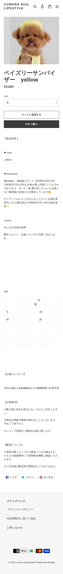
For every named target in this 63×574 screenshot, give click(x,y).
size (6, 96)
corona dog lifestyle (16, 6)
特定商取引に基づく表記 (21, 518)
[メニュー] (57, 6)
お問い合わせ (15, 527)
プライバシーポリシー (20, 509)
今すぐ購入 (31, 124)
